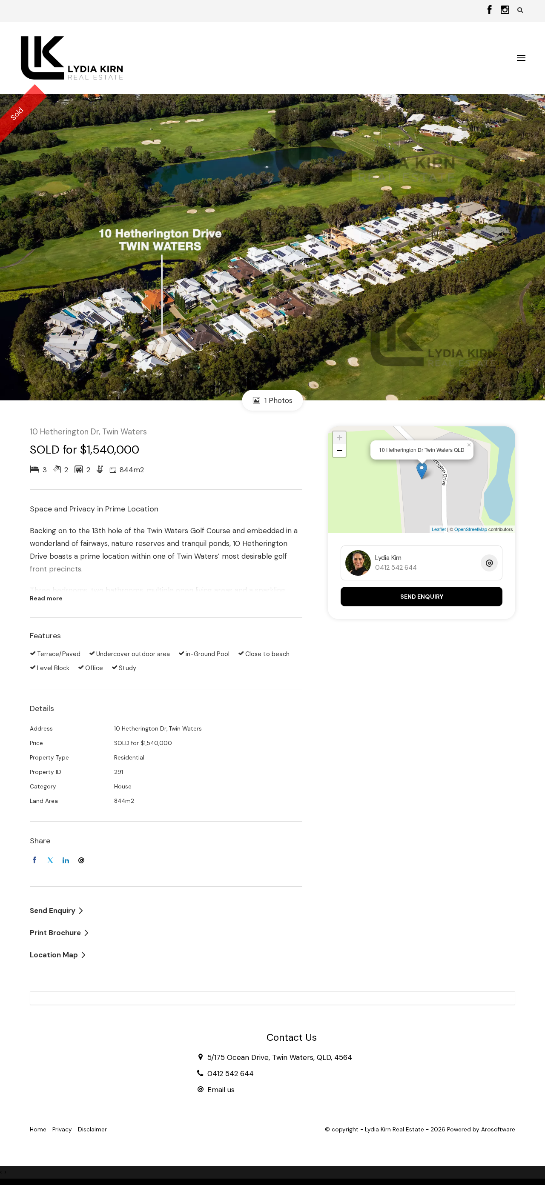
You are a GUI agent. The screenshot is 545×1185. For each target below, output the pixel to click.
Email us (221, 1089)
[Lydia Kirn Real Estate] (71, 57)
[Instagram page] (505, 10)
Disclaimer (92, 1129)
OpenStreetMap (470, 528)
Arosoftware (498, 1129)
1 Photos (277, 400)
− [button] (339, 450)
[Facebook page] (491, 10)
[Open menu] (521, 57)
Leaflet (439, 528)
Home (38, 1129)
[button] (520, 10)
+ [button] (339, 437)
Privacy (62, 1129)
